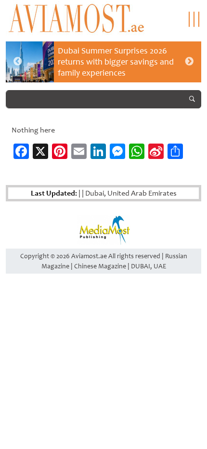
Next (189, 61)
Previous (18, 61)
